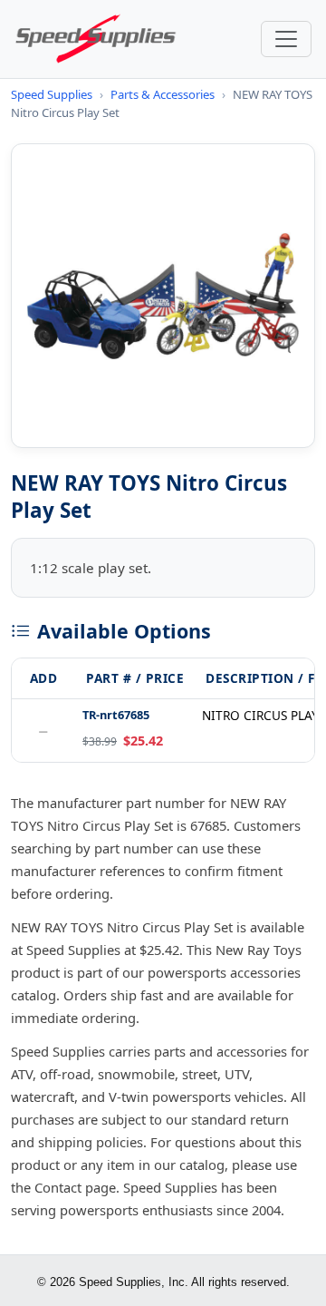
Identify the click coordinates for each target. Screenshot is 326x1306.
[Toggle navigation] (286, 39)
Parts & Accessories (162, 94)
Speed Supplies (51, 94)
